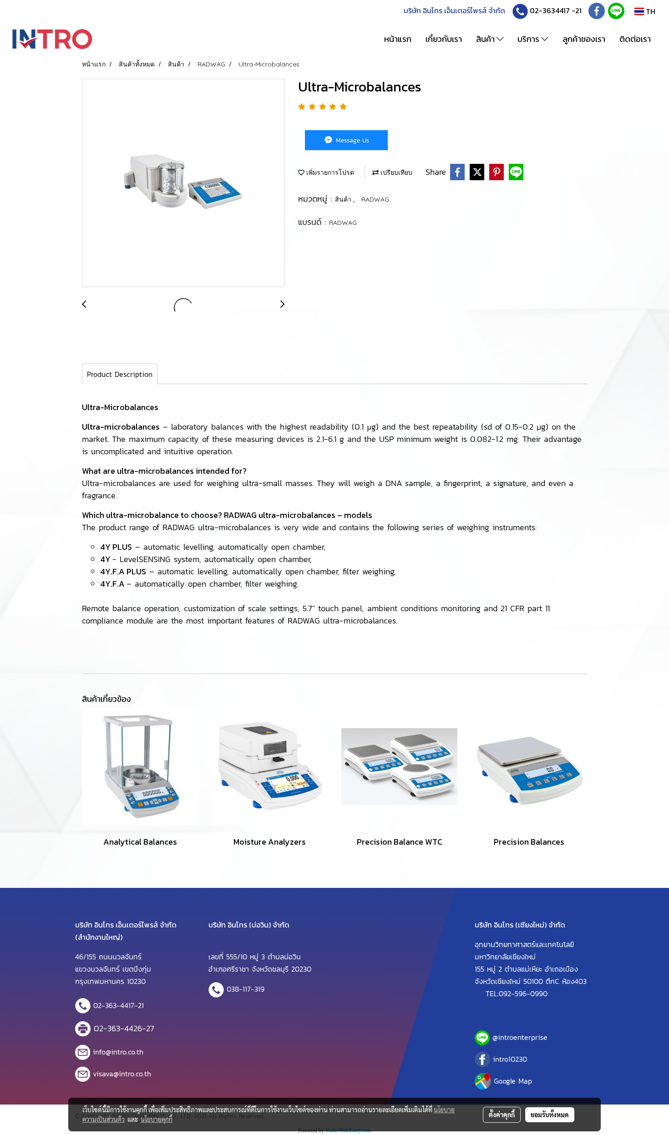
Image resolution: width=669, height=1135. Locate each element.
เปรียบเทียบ (395, 172)
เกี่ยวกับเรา (444, 39)
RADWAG (375, 199)
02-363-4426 (118, 1028)
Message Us (351, 140)
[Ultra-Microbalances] (183, 183)
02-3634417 (550, 10)
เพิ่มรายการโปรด (329, 172)
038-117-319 (245, 988)
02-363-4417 (113, 1005)
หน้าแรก (397, 39)
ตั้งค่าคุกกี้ (502, 1114)
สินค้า (486, 39)
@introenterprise (519, 1037)
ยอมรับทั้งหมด (550, 1114)
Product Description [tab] (119, 374)
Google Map (513, 1080)
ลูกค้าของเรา (584, 39)
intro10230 (510, 1059)
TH (649, 11)
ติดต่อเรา (635, 39)
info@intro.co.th (118, 1051)
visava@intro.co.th (122, 1073)
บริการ (529, 39)
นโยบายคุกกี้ (156, 1119)
